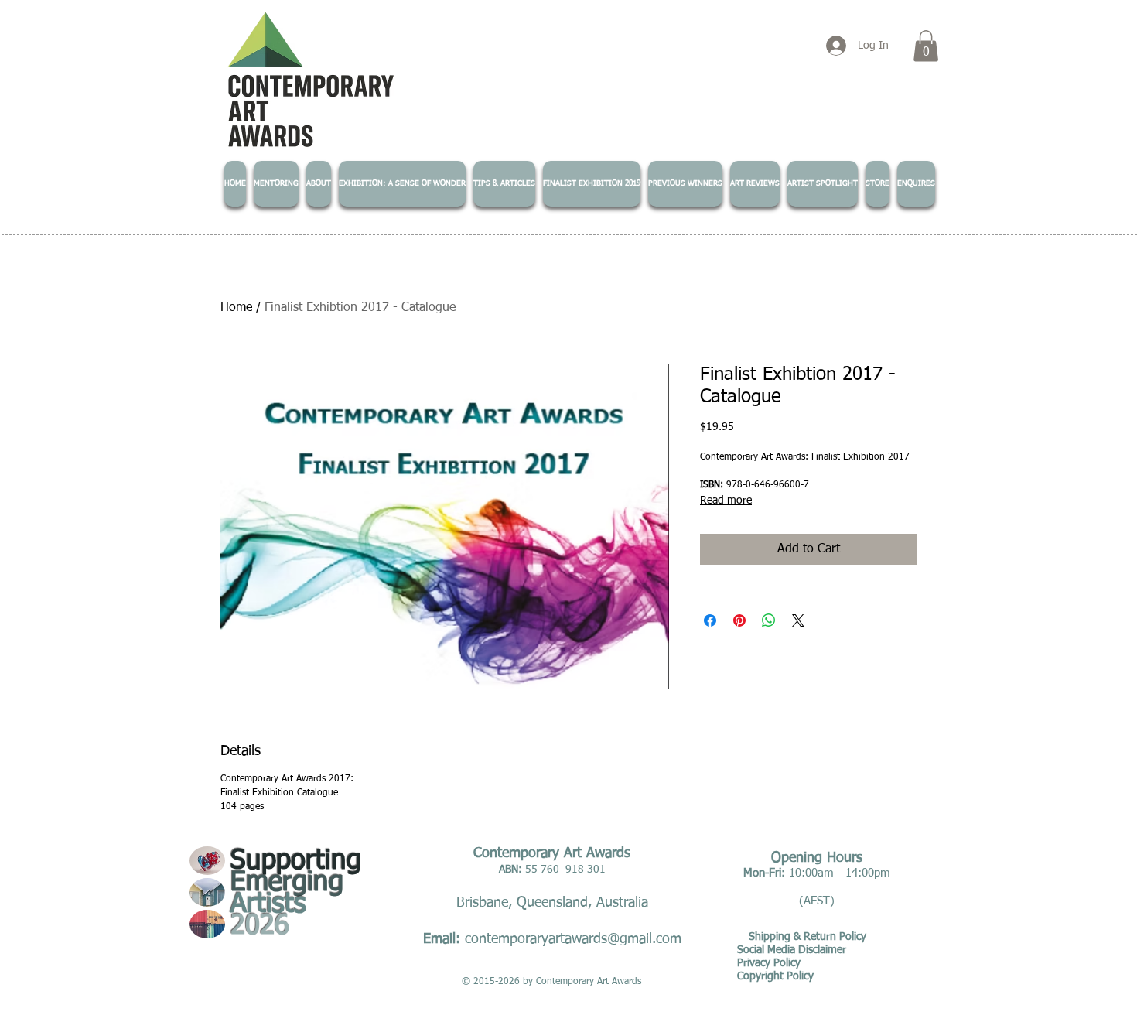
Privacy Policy (769, 963)
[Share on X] (798, 620)
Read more (726, 500)
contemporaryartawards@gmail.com (573, 939)
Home (236, 308)
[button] (926, 46)
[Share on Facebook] (710, 620)
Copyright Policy (775, 976)
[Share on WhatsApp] (769, 620)
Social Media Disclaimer (791, 950)
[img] (207, 860)
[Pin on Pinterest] (739, 620)
